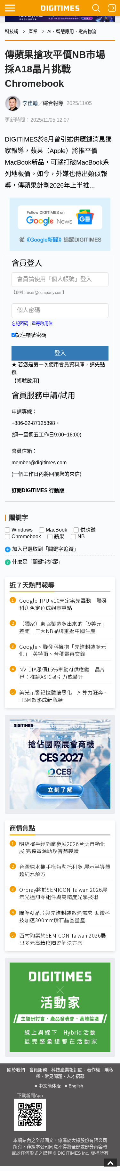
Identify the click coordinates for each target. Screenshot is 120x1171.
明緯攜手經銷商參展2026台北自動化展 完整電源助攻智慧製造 (62, 847)
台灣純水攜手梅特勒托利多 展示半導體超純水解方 (64, 870)
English (75, 1085)
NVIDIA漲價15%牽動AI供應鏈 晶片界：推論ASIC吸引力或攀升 (62, 673)
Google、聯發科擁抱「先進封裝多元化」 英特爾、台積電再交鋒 (62, 650)
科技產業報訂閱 (67, 1069)
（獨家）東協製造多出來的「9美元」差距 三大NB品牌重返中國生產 (63, 627)
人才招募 (75, 1076)
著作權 (93, 1069)
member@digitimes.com (39, 462)
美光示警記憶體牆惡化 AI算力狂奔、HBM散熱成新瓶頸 (63, 696)
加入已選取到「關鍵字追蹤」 (45, 549)
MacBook (56, 530)
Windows (22, 530)
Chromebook (26, 536)
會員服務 (38, 1069)
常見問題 (53, 1076)
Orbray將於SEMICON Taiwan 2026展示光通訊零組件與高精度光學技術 (63, 893)
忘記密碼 (20, 323)
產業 (32, 31)
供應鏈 (88, 530)
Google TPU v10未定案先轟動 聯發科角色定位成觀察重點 (63, 604)
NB (81, 536)
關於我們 (16, 1069)
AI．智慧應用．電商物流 (71, 31)
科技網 (11, 31)
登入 (60, 353)
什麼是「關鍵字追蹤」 (37, 562)
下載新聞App (30, 1095)
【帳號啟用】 (27, 381)
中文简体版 (49, 1085)
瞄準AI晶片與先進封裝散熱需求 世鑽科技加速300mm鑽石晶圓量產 (64, 916)
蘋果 (59, 536)
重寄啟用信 (42, 323)
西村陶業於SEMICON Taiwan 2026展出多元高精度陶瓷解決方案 (62, 939)
